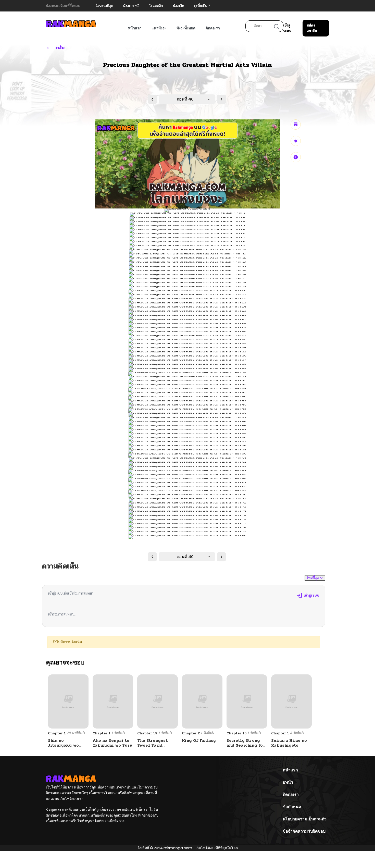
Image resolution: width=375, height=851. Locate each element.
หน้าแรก (134, 28)
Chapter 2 (191, 733)
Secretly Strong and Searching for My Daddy (246, 745)
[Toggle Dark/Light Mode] (296, 141)
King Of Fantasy (199, 740)
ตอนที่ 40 (185, 99)
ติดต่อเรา (213, 28)
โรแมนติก (156, 5)
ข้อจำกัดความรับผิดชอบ (304, 831)
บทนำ (288, 782)
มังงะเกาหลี (131, 5)
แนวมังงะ (159, 28)
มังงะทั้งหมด (186, 28)
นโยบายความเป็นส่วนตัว (305, 819)
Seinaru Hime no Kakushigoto (289, 742)
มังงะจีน (178, 5)
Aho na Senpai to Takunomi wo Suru (112, 742)
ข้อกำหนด (292, 807)
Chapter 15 (236, 733)
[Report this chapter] (296, 157)
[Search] (276, 26)
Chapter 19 (147, 733)
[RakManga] (71, 23)
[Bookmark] (296, 124)
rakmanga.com (178, 847)
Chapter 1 (57, 733)
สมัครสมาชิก (312, 28)
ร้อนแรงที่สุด (104, 5)
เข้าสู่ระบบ (287, 28)
